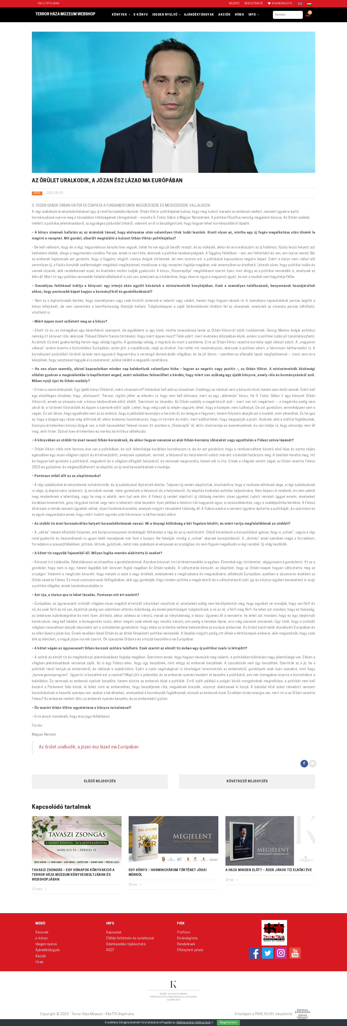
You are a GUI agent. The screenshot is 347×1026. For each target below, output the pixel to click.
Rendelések (186, 944)
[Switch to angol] (300, 3)
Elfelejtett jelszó (190, 950)
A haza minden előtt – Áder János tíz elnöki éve (268, 870)
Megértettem (228, 1022)
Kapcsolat (114, 932)
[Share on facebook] (304, 763)
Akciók (40, 956)
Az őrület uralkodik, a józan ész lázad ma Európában (89, 747)
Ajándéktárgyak (47, 950)
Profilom (183, 932)
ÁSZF (110, 950)
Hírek (37, 193)
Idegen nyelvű (46, 944)
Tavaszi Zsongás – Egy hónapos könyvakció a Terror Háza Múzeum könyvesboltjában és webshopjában (73, 874)
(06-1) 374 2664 (48, 3)
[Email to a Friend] (312, 763)
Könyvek (42, 932)
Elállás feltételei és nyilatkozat (130, 938)
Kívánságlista (187, 938)
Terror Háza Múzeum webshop (65, 14)
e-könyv (41, 938)
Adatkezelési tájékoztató (126, 944)
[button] (311, 13)
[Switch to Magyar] (308, 3)
